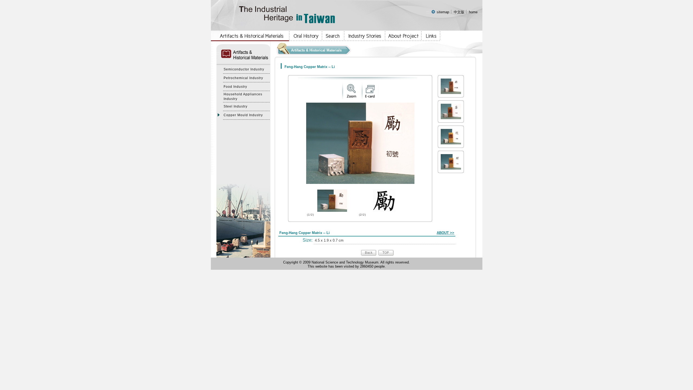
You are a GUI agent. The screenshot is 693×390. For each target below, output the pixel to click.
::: (428, 12)
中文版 (459, 12)
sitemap (443, 12)
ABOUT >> (445, 233)
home (473, 12)
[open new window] (351, 98)
